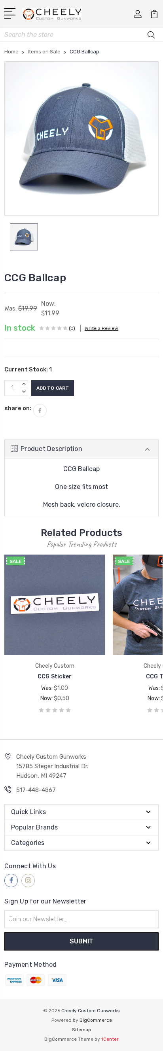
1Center (110, 1039)
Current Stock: (28, 369)
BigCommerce (96, 1020)
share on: (17, 408)
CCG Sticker (55, 676)
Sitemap (81, 1029)
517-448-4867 (36, 789)
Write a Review (101, 328)
